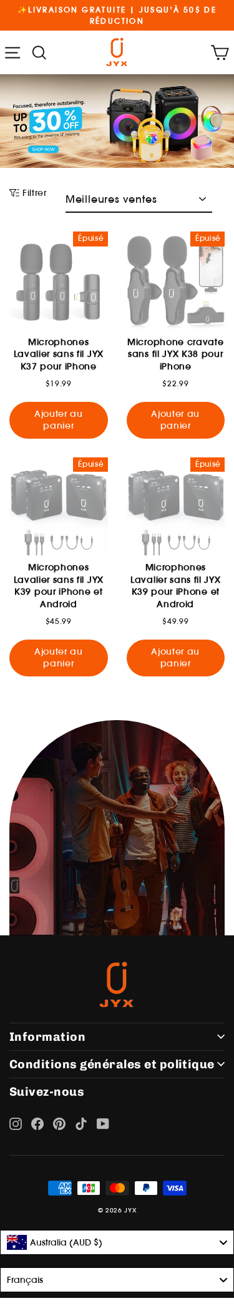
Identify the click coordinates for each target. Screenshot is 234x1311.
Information (47, 1037)
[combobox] (117, 1242)
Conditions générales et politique (112, 1064)
